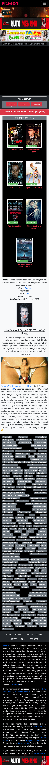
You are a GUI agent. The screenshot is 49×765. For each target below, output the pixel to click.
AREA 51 (39, 634)
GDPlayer (36, 104)
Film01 (12, 389)
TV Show (19, 691)
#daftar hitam (21, 456)
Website (15, 684)
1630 (28, 293)
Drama (28, 288)
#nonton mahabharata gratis (36, 604)
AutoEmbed (11, 104)
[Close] (25, 15)
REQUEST (34, 639)
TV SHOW (28, 634)
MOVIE (18, 634)
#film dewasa (41, 479)
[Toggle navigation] (44, 3)
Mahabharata (39, 726)
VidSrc (24, 104)
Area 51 (27, 691)
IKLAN (23, 639)
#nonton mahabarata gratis (12, 604)
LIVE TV (14, 639)
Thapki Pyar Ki (32, 740)
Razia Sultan (23, 743)
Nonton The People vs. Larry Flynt (16, 386)
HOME (8, 634)
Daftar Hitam (39, 753)
